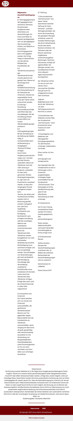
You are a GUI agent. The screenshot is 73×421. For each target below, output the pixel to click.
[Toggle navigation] (70, 3)
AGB (44, 408)
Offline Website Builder (36, 418)
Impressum (35, 408)
